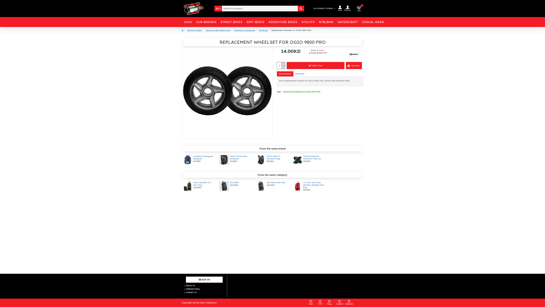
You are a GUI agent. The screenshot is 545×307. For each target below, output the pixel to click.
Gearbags (263, 30)
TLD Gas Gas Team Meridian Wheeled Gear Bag (313, 184)
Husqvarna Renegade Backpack (203, 157)
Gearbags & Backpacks (244, 30)
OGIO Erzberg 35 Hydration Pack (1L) (312, 157)
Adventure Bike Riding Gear (217, 30)
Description (285, 73)
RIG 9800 (234, 182)
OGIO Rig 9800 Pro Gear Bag (202, 183)
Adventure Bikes (194, 30)
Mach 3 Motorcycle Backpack (238, 157)
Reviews (300, 73)
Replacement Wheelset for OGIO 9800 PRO (301, 92)
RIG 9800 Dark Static (276, 182)
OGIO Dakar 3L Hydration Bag (274, 157)
